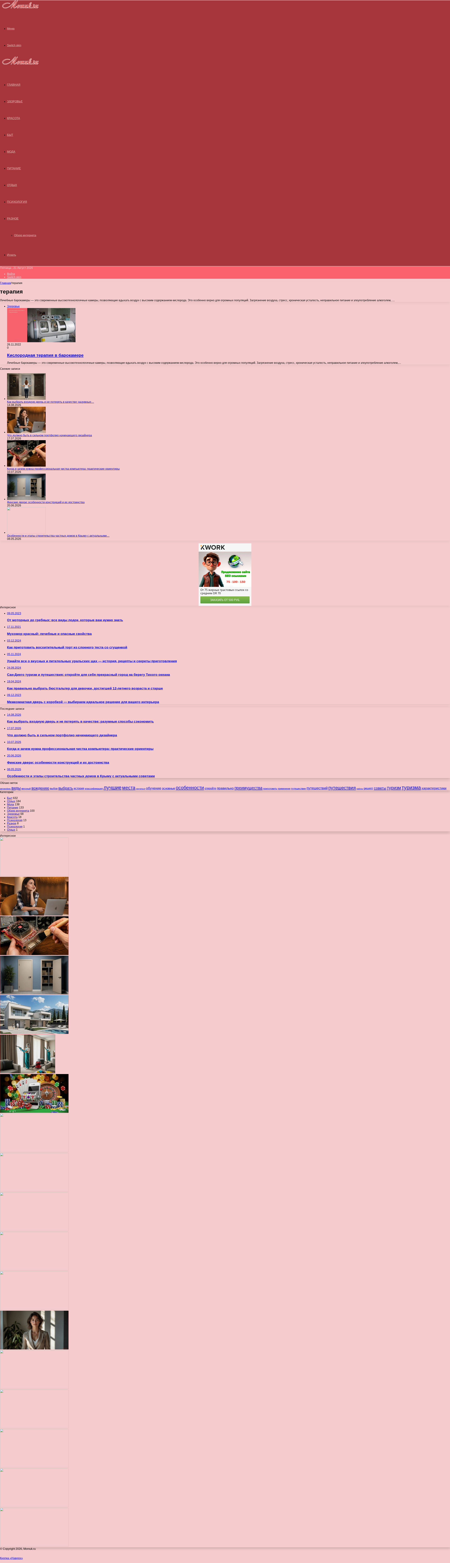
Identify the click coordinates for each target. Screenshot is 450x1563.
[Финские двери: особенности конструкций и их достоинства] (26, 499)
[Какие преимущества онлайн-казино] (34, 1111)
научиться (140, 789)
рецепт (368, 788)
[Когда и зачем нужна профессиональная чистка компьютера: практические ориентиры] (26, 465)
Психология (17, 201)
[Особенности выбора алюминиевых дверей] (34, 1230)
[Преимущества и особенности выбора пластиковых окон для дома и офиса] (34, 1190)
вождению (40, 788)
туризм (394, 787)
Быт (10, 134)
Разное (13, 218)
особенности (190, 787)
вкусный (26, 788)
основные (168, 788)
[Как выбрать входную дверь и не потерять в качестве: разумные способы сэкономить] (26, 398)
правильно (225, 788)
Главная (5, 283)
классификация (94, 788)
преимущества (248, 788)
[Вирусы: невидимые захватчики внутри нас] (34, 1506)
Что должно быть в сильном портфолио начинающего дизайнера (49, 435)
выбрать (65, 788)
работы (359, 789)
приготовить (270, 788)
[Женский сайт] (19, 9)
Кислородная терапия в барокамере (45, 355)
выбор (54, 788)
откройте (210, 788)
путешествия (342, 787)
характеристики (434, 788)
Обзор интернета (25, 235)
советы (380, 788)
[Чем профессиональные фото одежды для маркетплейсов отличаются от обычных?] (34, 1348)
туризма (411, 787)
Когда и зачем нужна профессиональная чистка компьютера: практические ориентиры (63, 468)
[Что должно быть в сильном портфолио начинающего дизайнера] (26, 432)
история (79, 788)
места (128, 787)
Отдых (12, 185)
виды (16, 788)
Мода (11, 151)
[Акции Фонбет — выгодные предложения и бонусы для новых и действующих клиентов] (34, 1466)
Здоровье (15, 101)
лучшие (112, 787)
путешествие (298, 788)
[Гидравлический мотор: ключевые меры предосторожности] (34, 1309)
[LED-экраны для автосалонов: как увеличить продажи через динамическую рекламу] (34, 1545)
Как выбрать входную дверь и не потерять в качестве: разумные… (50, 401)
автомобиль (5, 789)
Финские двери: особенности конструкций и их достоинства (46, 502)
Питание (14, 168)
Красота (13, 118)
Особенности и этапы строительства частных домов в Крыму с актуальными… (58, 535)
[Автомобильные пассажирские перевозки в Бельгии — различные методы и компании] (34, 1269)
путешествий (317, 788)
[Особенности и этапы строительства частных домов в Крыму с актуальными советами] (26, 532)
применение (284, 788)
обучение (153, 788)
